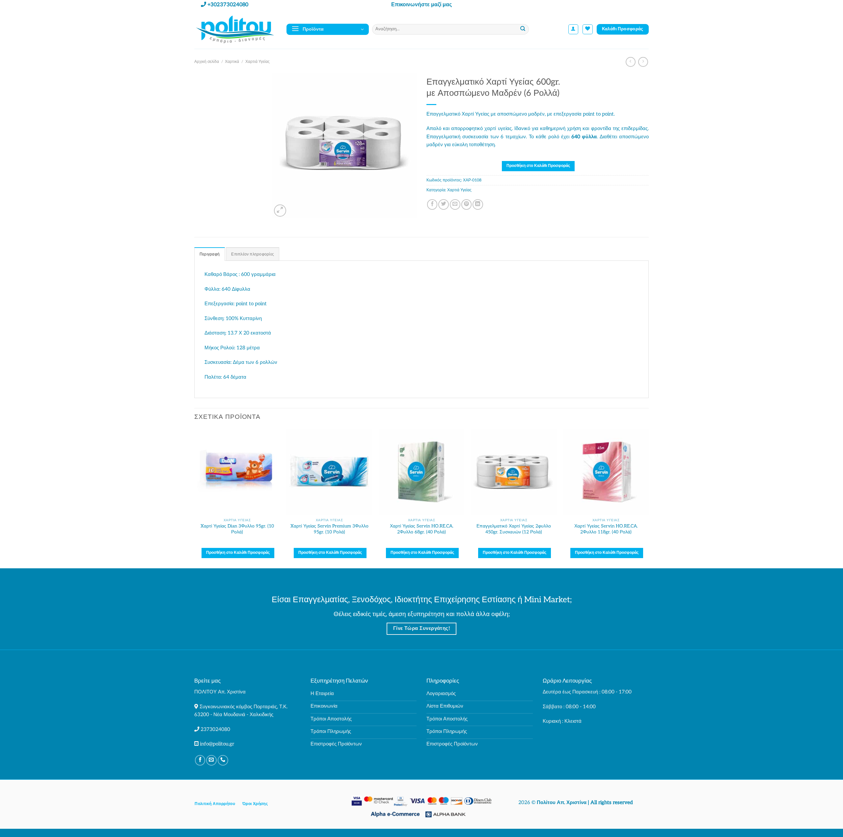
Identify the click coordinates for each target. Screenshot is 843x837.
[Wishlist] (588, 29)
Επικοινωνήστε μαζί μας (421, 5)
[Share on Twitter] (443, 204)
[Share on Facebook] (432, 204)
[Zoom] (280, 210)
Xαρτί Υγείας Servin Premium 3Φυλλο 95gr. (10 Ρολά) (329, 529)
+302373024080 (227, 5)
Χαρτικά (232, 61)
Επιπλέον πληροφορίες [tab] (252, 254)
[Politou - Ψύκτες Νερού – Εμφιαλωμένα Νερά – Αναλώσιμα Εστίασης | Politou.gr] (235, 29)
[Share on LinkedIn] (478, 204)
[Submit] (523, 29)
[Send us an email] (211, 760)
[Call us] (223, 760)
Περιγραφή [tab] (210, 254)
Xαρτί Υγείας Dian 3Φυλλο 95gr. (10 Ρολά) (237, 529)
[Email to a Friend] (455, 204)
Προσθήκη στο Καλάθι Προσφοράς (538, 165)
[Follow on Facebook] (200, 760)
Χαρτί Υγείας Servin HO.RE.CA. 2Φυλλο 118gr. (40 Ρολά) (606, 529)
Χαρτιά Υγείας (257, 61)
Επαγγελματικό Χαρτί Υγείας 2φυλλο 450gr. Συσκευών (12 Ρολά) (513, 529)
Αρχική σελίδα (206, 61)
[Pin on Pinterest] (466, 204)
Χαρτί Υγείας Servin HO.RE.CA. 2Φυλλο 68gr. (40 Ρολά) (421, 529)
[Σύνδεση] (573, 29)
